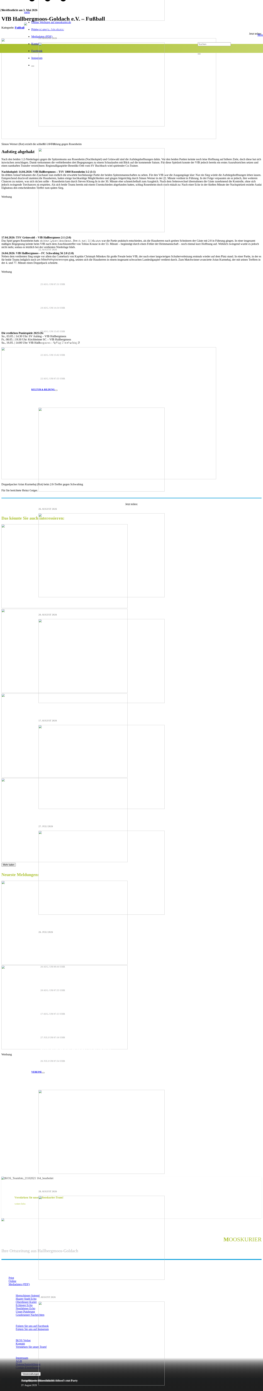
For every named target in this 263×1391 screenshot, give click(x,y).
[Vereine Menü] (43, 1072)
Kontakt (20, 1343)
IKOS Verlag (23, 1340)
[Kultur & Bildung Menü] (56, 390)
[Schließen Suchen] (199, 53)
